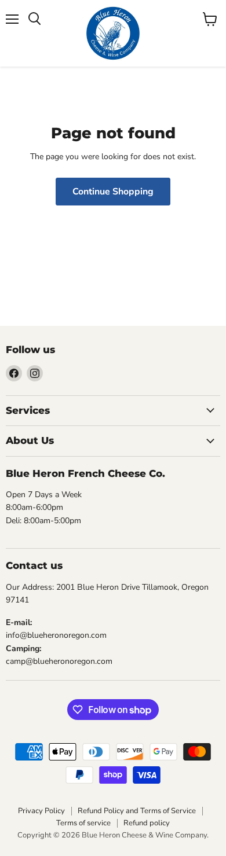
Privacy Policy (41, 811)
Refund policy (146, 823)
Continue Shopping (113, 191)
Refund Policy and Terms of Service (137, 811)
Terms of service (83, 823)
